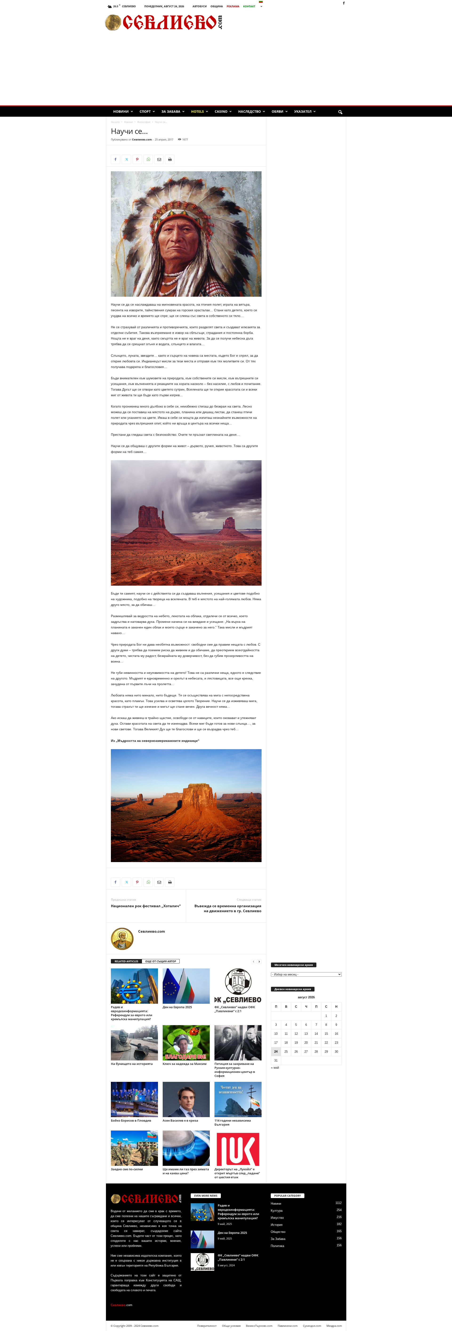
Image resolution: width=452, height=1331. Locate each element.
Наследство (249, 111)
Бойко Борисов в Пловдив (131, 1120)
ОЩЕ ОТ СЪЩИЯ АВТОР (160, 961)
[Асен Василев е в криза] (186, 1099)
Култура (276, 1210)
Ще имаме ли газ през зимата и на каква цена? (186, 1171)
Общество (278, 1232)
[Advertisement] (292, 22)
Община (216, 6)
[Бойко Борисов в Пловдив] (134, 1099)
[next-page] (259, 961)
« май (275, 1067)
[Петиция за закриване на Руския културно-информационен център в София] (238, 1042)
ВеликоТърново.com (259, 1325)
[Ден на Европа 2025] (186, 986)
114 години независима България (232, 1122)
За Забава (170, 111)
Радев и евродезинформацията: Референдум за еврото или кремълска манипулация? (131, 1013)
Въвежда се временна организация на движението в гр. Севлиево (227, 908)
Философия (143, 122)
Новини (121, 111)
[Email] (159, 159)
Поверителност (207, 1325)
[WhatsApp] (148, 159)
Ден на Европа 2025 (177, 1007)
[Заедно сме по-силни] (134, 1148)
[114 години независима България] (238, 1099)
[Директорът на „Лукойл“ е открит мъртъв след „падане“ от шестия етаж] (238, 1148)
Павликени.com (288, 1325)
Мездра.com (334, 1325)
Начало (115, 122)
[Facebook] (344, 3)
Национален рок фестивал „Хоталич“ (146, 905)
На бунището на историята (132, 1064)
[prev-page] (253, 961)
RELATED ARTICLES (126, 961)
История (276, 1225)
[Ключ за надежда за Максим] (186, 1042)
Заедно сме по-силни (127, 1169)
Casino (221, 111)
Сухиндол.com (312, 1325)
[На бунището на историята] (134, 1042)
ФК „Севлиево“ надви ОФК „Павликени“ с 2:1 (234, 1009)
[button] (340, 112)
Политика (277, 1246)
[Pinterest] (137, 159)
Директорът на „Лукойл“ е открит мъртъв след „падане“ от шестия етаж (237, 1173)
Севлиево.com (142, 139)
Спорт (145, 111)
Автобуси (200, 6)
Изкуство (277, 1217)
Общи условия (231, 1325)
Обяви (277, 111)
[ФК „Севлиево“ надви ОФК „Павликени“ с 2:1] (238, 986)
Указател (302, 111)
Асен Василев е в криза (180, 1120)
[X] (126, 159)
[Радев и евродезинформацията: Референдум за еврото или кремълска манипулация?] (134, 986)
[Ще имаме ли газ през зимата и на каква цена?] (186, 1148)
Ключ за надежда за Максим (184, 1064)
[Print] (169, 159)
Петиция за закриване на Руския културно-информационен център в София (234, 1070)
